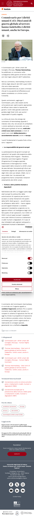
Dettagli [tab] (13, 231)
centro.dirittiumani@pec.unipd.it (17, 478)
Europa (4, 14)
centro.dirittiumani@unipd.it (17, 476)
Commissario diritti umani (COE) (13, 414)
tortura (5, 410)
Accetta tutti (17, 279)
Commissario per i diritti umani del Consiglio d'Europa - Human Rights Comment (17, 342)
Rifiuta (17, 289)
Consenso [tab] (5, 231)
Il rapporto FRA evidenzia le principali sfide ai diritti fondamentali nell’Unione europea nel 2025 (16, 434)
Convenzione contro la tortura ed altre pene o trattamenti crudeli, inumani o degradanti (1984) (18, 384)
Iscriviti (17, 454)
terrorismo (14, 410)
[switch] (30, 263)
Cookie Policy (17, 496)
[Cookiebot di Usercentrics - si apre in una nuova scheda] (25, 227)
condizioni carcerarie (9, 406)
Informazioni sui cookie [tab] (25, 231)
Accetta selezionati (17, 284)
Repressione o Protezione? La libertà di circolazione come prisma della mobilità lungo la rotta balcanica (17, 426)
